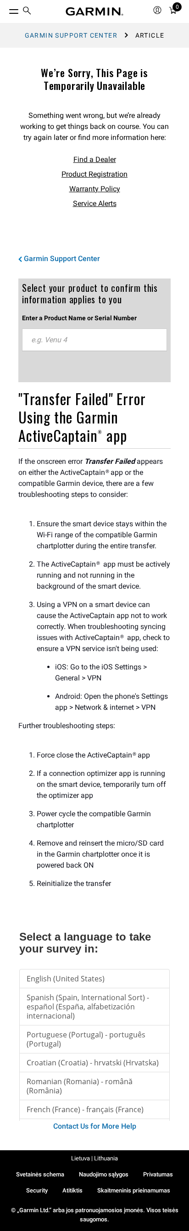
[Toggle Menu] (5, 9)
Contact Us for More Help (94, 1126)
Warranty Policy (94, 188)
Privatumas (158, 1174)
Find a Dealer (94, 159)
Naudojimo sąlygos (103, 1174)
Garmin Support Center (71, 35)
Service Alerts (95, 203)
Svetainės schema (40, 1174)
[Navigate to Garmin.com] (94, 11)
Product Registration (94, 174)
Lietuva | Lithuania (94, 1158)
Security (37, 1190)
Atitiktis (72, 1190)
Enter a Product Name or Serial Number (79, 318)
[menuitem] (27, 11)
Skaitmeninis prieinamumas (133, 1190)
